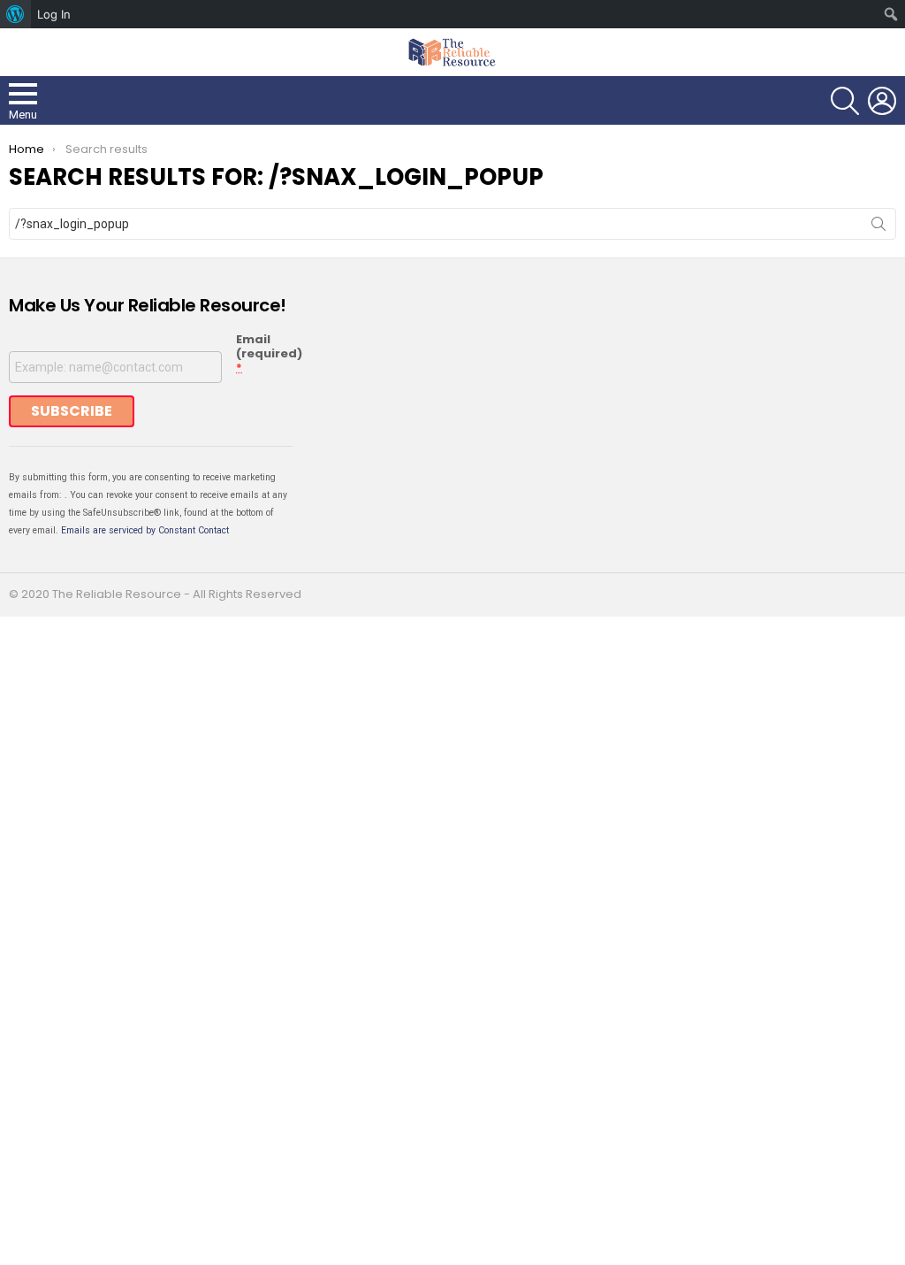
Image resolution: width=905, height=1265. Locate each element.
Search (878, 227)
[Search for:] (452, 224)
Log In (54, 14)
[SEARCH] (845, 101)
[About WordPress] (15, 14)
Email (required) (269, 354)
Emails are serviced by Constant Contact (145, 530)
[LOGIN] (882, 101)
